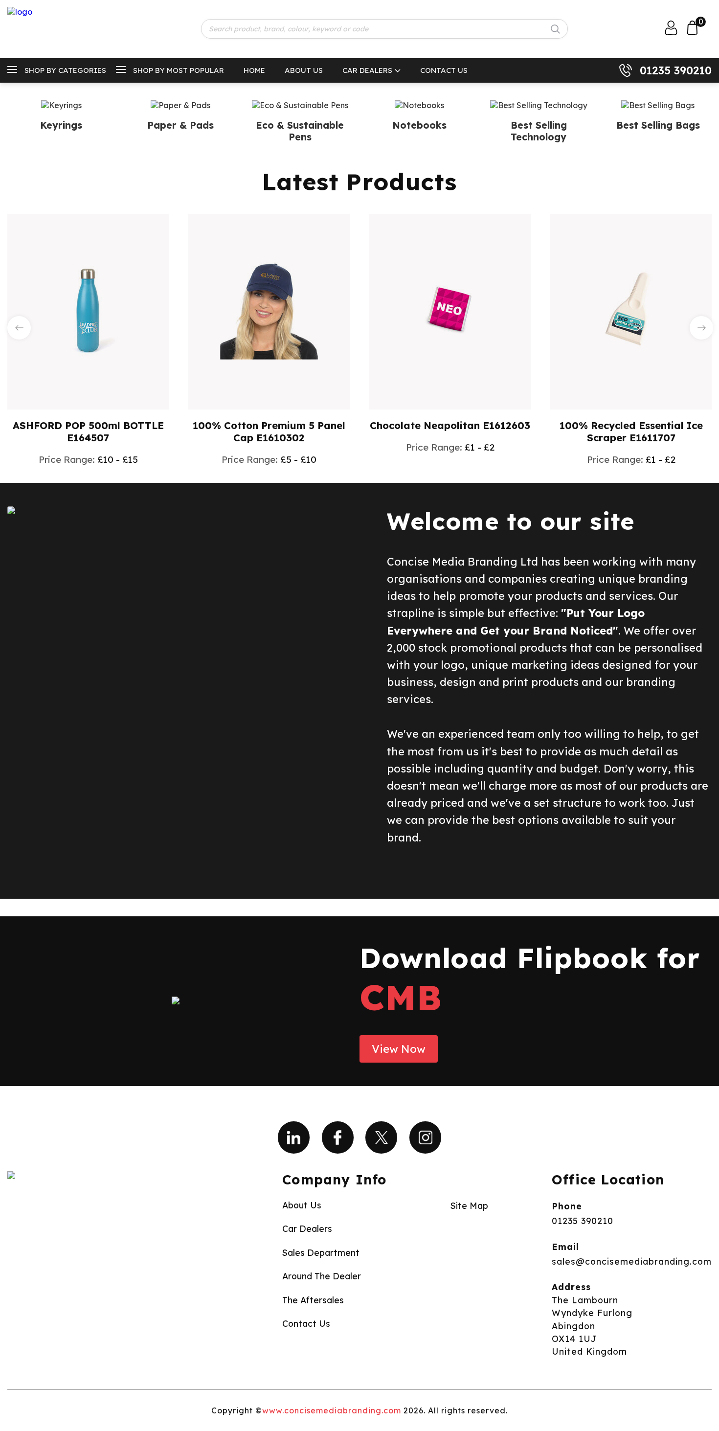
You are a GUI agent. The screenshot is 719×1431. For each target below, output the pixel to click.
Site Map (469, 1205)
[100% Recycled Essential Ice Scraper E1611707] (631, 311)
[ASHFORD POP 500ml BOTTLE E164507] (88, 311)
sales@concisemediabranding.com (632, 1261)
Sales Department (321, 1252)
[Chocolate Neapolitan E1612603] (450, 311)
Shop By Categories (65, 70)
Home (254, 70)
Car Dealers (367, 70)
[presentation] (19, 328)
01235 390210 (676, 70)
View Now (399, 1049)
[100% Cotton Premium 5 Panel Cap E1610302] (269, 311)
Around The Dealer (321, 1276)
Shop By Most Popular (178, 70)
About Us (304, 70)
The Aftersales (313, 1300)
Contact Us (444, 70)
